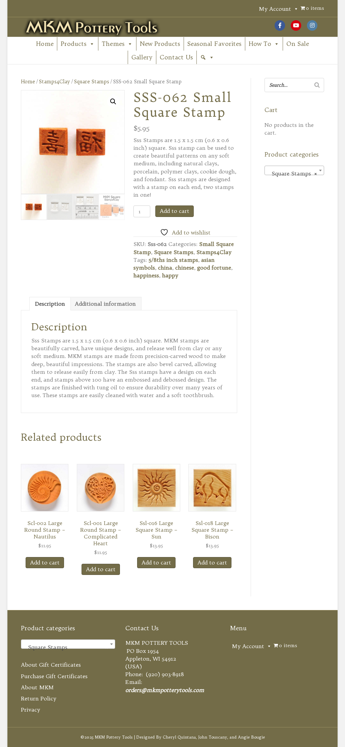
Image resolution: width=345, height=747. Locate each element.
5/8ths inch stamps (173, 259)
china (165, 267)
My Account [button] (275, 8)
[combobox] (294, 170)
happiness (146, 275)
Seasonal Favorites (214, 44)
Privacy (30, 709)
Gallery (142, 57)
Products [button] (74, 44)
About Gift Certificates (51, 664)
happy (170, 275)
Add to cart (174, 211)
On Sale (297, 44)
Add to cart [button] (45, 562)
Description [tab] (50, 303)
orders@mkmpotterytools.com (164, 690)
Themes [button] (113, 44)
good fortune (214, 267)
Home (45, 44)
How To (260, 44)
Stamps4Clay (54, 81)
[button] (207, 57)
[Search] (317, 85)
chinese (184, 267)
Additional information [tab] (105, 303)
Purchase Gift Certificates (54, 676)
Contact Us (176, 57)
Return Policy (38, 698)
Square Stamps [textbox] (292, 173)
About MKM (37, 687)
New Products (160, 44)
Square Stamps (91, 81)
